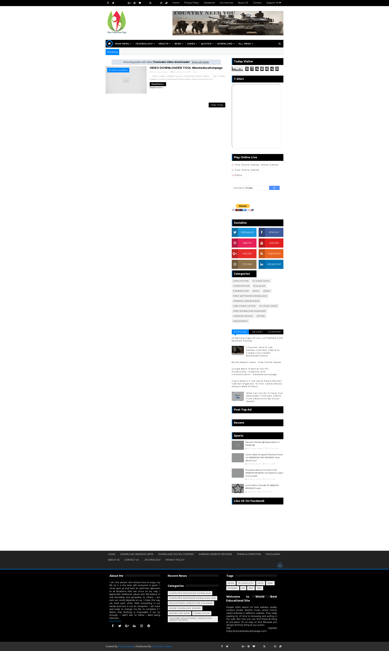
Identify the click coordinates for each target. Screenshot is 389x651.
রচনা (243, 588)
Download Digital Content (176, 554)
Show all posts (200, 62)
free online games (247, 170)
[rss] (150, 3)
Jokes (191, 43)
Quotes (206, 43)
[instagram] (161, 3)
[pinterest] (134, 3)
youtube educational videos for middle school (190, 619)
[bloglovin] (140, 3)
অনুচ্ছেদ (270, 583)
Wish (177, 43)
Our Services (226, 2)
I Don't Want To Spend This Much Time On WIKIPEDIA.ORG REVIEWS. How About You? (264, 457)
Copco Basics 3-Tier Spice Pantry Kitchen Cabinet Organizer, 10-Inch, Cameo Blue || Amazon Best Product (257, 384)
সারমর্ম (251, 588)
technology (144, 43)
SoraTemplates (126, 646)
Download (224, 43)
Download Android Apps (136, 554)
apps (261, 583)
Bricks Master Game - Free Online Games (256, 362)
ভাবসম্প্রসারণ (233, 588)
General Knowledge (246, 301)
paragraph (240, 321)
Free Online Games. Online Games (257, 164)
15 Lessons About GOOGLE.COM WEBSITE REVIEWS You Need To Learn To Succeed (264, 473)
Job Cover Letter (244, 306)
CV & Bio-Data (261, 281)
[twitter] (113, 3)
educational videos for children (191, 603)
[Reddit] (145, 3)
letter (261, 316)
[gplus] (129, 3)
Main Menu (122, 43)
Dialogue (259, 286)
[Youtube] (118, 3)
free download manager (249, 311)
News (231, 583)
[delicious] (166, 3)
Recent (257, 332)
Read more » (157, 84)
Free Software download (250, 296)
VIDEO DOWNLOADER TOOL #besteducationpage (186, 68)
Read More (115, 621)
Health (164, 43)
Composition (241, 286)
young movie (202, 613)
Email (256, 291)
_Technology (152, 559)
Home (175, 2)
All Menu (244, 43)
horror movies (243, 316)
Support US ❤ (273, 2)
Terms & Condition (249, 554)
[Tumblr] (155, 3)
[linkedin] (134, 626)
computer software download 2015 (192, 598)
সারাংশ (259, 588)
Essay (266, 291)
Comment (275, 332)
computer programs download (190, 593)
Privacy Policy (191, 2)
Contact (257, 2)
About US (243, 2)
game (238, 175)
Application (241, 281)
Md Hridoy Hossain (162, 646)
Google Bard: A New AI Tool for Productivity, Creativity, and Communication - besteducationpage (254, 371)
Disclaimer (209, 2)
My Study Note (268, 306)
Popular (240, 332)
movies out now (179, 613)
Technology (246, 583)
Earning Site (241, 291)
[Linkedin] (124, 3)
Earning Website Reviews (215, 554)
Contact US (131, 559)
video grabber (119, 70)
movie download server (185, 608)
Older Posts (217, 105)
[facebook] (108, 3)
